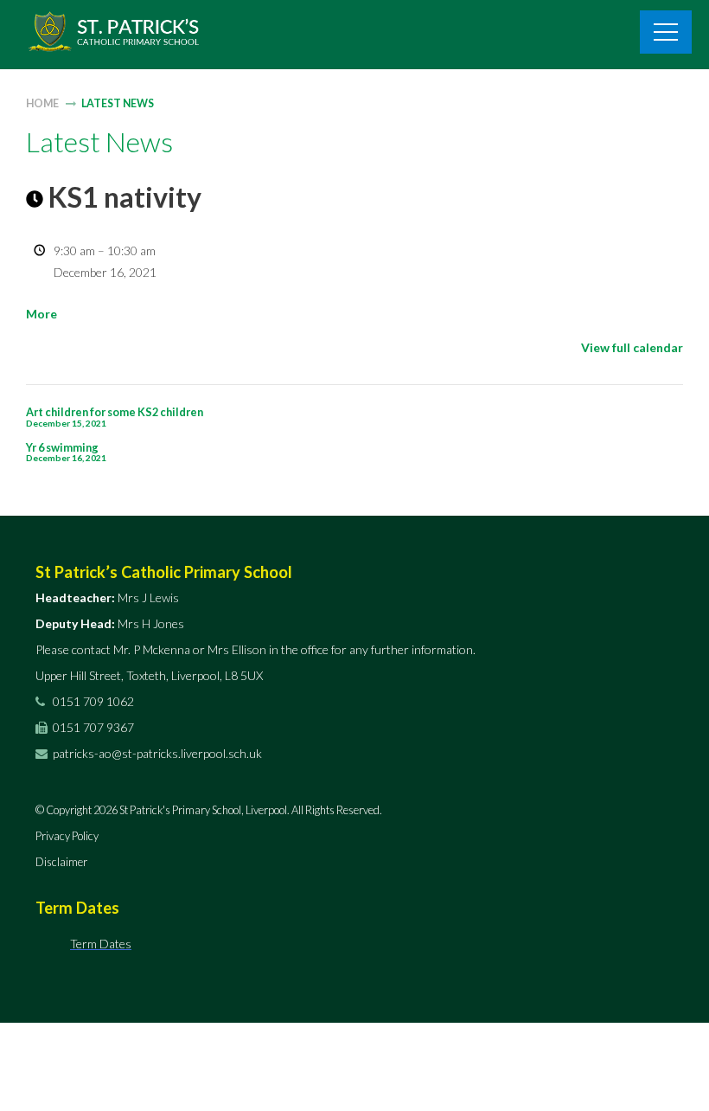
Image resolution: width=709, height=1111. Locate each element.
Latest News (117, 103)
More (41, 313)
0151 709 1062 (92, 701)
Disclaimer (61, 862)
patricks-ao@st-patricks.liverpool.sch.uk (157, 753)
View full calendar (632, 347)
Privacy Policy (67, 836)
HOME (42, 103)
